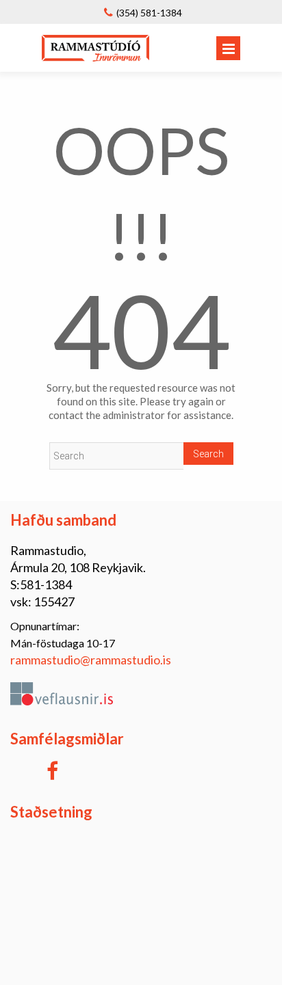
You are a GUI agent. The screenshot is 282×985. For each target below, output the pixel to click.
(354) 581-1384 (149, 12)
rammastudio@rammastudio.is (90, 659)
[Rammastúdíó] (95, 57)
